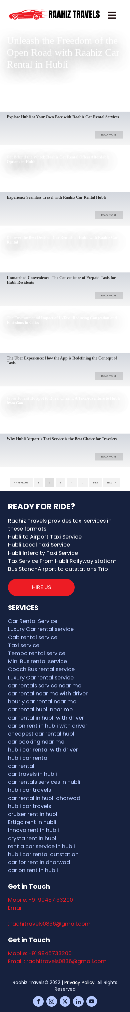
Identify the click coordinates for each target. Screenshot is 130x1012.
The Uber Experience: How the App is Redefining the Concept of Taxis (62, 360)
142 (95, 482)
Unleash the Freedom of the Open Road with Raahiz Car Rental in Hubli (63, 52)
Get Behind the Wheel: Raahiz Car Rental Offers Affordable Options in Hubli (58, 159)
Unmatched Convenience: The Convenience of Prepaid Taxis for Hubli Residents (61, 280)
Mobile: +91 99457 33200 (40, 900)
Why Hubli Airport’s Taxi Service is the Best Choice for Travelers (62, 439)
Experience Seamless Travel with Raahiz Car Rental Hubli (56, 197)
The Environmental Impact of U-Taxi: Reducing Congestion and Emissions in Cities (62, 320)
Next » (112, 482)
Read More (109, 94)
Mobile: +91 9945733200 (40, 953)
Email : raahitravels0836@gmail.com (57, 961)
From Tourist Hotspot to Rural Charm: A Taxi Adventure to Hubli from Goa (63, 400)
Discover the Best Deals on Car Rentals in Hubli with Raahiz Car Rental (62, 240)
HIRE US (41, 587)
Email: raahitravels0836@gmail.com (49, 916)
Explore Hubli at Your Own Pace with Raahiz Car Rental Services (63, 117)
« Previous (21, 482)
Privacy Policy (79, 982)
